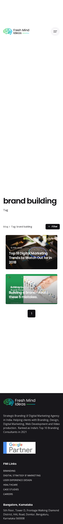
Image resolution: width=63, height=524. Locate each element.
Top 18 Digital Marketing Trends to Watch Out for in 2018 (30, 258)
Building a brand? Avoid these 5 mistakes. (28, 294)
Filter (55, 226)
